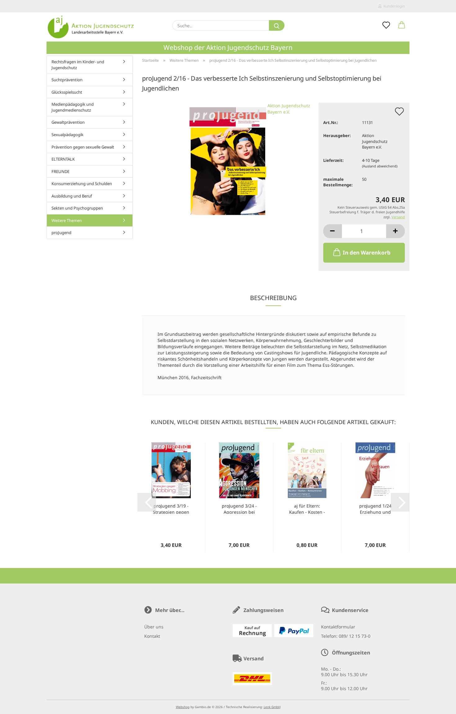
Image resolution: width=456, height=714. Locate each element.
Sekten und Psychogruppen (77, 208)
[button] (401, 25)
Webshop (183, 707)
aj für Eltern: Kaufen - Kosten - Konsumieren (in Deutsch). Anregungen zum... (307, 508)
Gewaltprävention (68, 122)
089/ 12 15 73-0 (354, 636)
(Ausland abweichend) (379, 166)
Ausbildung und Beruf (71, 196)
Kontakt (152, 636)
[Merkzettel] (386, 25)
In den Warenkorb (367, 252)
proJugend (61, 232)
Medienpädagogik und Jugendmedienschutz (72, 107)
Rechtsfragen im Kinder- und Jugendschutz (77, 64)
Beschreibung (273, 298)
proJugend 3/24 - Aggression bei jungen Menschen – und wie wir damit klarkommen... (239, 508)
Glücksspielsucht (66, 92)
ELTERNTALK (63, 159)
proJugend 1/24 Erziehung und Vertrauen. (375, 508)
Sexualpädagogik (67, 134)
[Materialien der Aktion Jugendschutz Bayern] (91, 27)
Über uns (153, 627)
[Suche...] (276, 25)
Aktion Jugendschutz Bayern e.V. (288, 109)
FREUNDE (60, 171)
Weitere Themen (66, 220)
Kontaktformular (338, 627)
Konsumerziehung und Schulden (81, 183)
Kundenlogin (393, 6)
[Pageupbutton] (439, 704)
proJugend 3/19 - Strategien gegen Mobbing (171, 508)
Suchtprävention (67, 79)
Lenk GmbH (272, 707)
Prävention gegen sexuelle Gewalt (82, 147)
